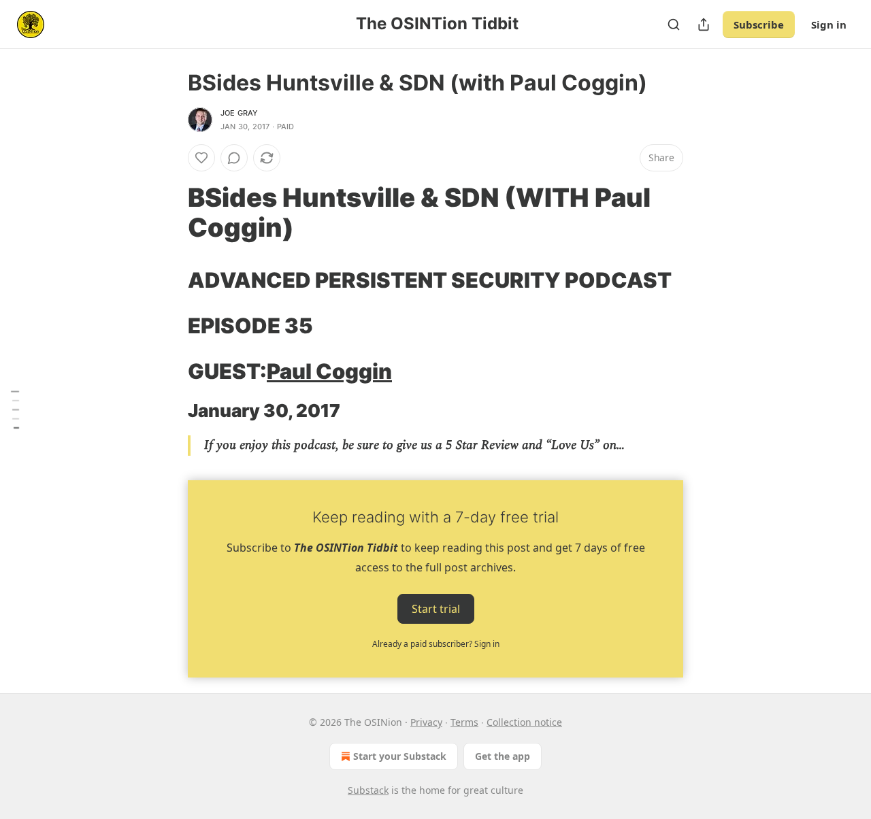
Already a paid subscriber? (435, 644)
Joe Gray (239, 113)
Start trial (436, 608)
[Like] (201, 157)
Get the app (502, 756)
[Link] (169, 212)
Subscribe (759, 24)
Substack (368, 790)
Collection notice (524, 722)
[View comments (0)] (234, 157)
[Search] (673, 24)
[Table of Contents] (14, 410)
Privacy (426, 722)
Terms (464, 722)
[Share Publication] (703, 24)
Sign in (829, 24)
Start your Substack (399, 756)
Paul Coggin (329, 371)
